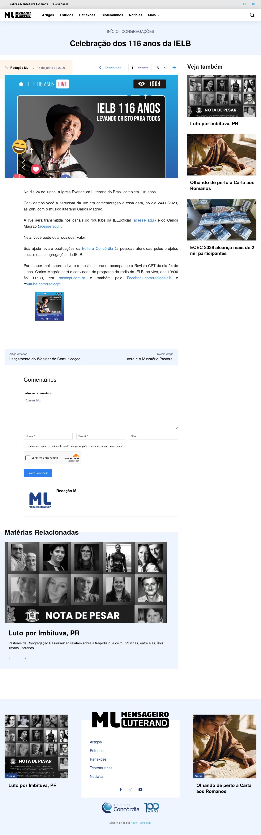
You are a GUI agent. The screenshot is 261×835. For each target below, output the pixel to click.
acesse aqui (144, 220)
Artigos (198, 776)
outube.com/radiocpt (43, 284)
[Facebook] (236, 4)
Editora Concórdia (97, 248)
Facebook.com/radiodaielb (149, 277)
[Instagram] (244, 4)
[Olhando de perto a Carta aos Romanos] (221, 154)
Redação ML (19, 67)
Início (113, 31)
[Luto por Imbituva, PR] (86, 582)
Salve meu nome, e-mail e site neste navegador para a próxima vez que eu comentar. (75, 446)
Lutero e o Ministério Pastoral (148, 358)
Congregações (138, 31)
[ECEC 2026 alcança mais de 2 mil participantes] (221, 219)
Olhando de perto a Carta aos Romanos (222, 185)
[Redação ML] (40, 500)
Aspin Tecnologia (141, 822)
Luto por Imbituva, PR (44, 633)
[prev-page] (11, 658)
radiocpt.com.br (74, 277)
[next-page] (24, 658)
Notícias (11, 776)
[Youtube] (253, 4)
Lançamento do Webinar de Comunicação (44, 358)
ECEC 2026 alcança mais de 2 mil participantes (222, 250)
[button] (249, 15)
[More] (174, 67)
